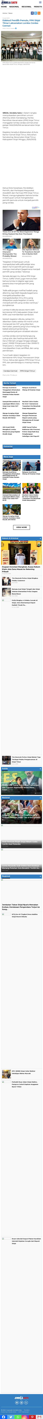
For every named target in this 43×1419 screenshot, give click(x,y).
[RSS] (39, 13)
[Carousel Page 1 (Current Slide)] (35, 793)
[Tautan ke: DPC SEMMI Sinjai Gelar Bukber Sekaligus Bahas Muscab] (6, 1074)
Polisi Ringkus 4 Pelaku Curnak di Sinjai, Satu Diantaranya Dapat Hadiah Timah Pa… (24, 602)
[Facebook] (32, 13)
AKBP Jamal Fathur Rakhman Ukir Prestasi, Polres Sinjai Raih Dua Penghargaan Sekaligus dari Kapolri (31, 431)
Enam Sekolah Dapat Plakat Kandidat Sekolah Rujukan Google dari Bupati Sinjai (26, 1241)
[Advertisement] (21, 89)
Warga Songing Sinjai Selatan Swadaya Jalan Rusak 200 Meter (11, 415)
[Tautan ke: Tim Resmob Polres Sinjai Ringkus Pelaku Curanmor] (6, 581)
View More (21, 527)
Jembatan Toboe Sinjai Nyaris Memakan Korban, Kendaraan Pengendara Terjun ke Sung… (21, 907)
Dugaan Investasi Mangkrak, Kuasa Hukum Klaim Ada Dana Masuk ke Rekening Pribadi (21, 569)
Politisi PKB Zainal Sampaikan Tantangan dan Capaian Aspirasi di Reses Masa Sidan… (20, 787)
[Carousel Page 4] (39, 793)
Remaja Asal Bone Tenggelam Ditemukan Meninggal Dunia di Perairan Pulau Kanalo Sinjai (11, 392)
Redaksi (26, 1410)
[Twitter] (35, 13)
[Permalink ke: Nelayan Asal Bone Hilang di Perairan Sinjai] (31, 465)
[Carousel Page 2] (36, 793)
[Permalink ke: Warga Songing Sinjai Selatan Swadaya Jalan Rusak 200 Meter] (12, 509)
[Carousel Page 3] (38, 793)
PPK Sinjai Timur (27, 371)
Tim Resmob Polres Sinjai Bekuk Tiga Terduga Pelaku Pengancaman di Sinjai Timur (26, 759)
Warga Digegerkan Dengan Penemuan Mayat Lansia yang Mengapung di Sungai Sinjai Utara (30, 417)
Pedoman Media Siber (8, 1412)
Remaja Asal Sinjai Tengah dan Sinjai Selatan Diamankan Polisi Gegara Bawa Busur (26, 591)
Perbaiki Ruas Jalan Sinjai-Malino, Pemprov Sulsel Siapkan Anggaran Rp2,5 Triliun (25, 1084)
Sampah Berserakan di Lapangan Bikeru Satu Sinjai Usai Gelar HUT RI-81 (11, 497)
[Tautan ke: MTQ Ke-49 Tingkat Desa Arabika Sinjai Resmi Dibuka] (6, 990)
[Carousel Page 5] (40, 793)
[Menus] (40, 2)
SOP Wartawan (23, 1412)
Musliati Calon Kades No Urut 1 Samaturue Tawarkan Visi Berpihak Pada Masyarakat (31, 497)
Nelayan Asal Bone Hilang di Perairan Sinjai (31, 473)
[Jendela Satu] (9, 2)
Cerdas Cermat (10, 371)
